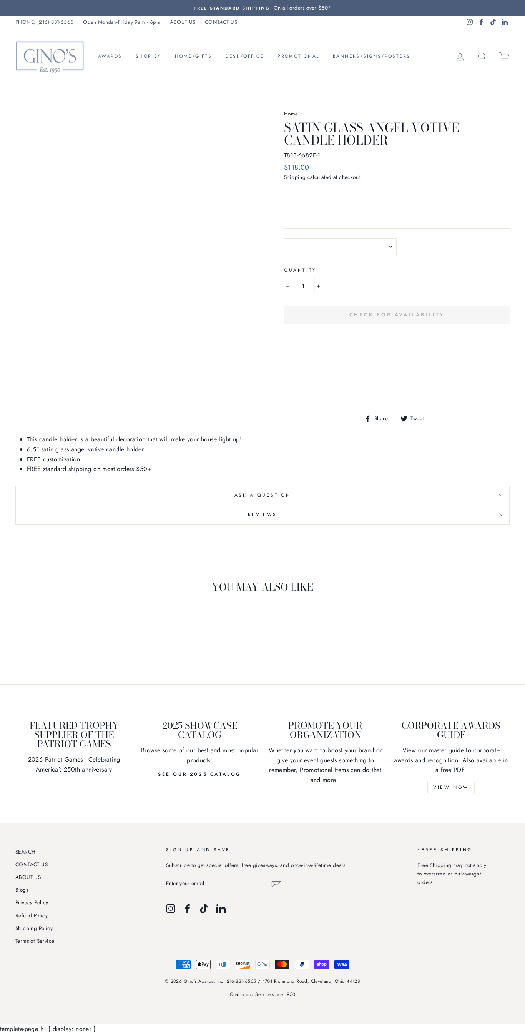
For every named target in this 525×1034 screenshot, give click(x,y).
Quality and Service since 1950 (263, 994)
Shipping (295, 177)
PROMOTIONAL (298, 56)
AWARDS (110, 56)
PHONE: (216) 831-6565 (44, 22)
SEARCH (25, 851)
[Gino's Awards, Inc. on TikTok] (204, 908)
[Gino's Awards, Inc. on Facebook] (187, 908)
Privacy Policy (31, 902)
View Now (451, 787)
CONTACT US (221, 22)
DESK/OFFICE (244, 56)
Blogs (21, 890)
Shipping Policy (34, 928)
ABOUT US (182, 22)
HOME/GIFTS (193, 56)
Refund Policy (31, 915)
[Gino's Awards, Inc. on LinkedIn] (221, 908)
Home (291, 113)
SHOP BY (148, 56)
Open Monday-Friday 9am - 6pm (122, 22)
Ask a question (262, 495)
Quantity (300, 270)
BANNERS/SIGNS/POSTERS (371, 56)
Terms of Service (34, 941)
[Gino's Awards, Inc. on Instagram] (170, 908)
